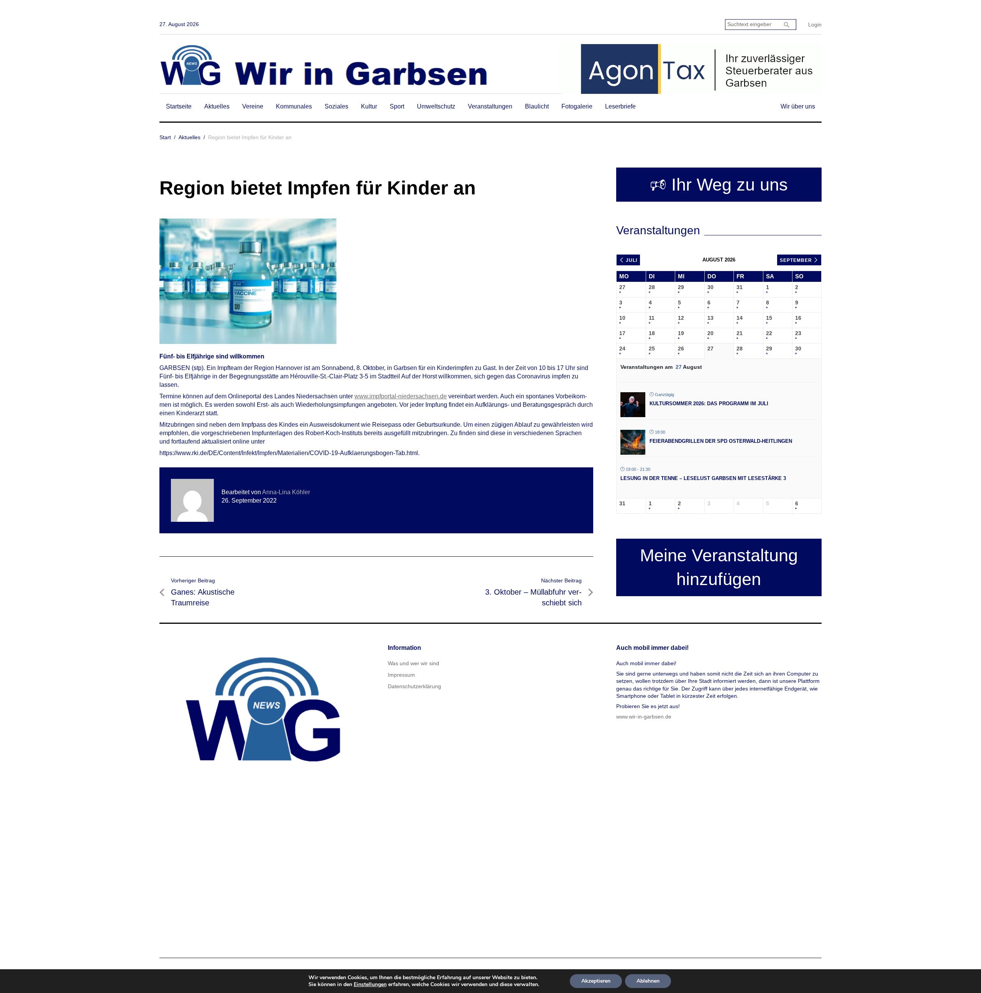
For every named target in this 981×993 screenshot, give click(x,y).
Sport (397, 106)
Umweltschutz (436, 106)
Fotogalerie (576, 106)
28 (652, 287)
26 (681, 348)
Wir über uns (798, 106)
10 (622, 318)
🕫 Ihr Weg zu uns (719, 184)
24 (622, 348)
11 (652, 318)
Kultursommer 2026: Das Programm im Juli (709, 403)
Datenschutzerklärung (414, 686)
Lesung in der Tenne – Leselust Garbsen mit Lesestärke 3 (703, 478)
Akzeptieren (595, 981)
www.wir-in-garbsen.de (643, 717)
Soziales (336, 106)
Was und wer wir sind (413, 663)
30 (710, 287)
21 (740, 333)
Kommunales (294, 106)
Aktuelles (217, 106)
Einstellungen (370, 984)
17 (622, 333)
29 (681, 287)
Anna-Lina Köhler (286, 492)
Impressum (401, 675)
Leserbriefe (620, 106)
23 (798, 333)
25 (652, 348)
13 (710, 318)
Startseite (179, 106)
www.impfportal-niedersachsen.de (400, 396)
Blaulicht (537, 106)
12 (681, 318)
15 (769, 318)
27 (622, 287)
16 (798, 318)
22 (769, 333)
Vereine (252, 106)
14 (740, 318)
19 (681, 333)
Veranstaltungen (490, 106)
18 (652, 333)
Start (165, 137)
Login (815, 24)
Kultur (369, 106)
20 (710, 333)
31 (740, 287)
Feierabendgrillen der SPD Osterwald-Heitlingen (721, 441)
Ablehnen (648, 981)
